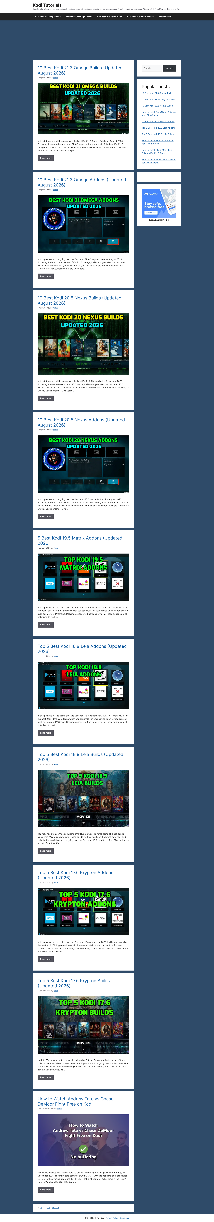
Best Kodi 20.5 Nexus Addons (140, 16)
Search (169, 68)
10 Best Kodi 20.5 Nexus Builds (157, 106)
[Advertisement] (107, 39)
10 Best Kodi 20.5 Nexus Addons (158, 121)
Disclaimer (124, 1218)
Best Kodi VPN (165, 16)
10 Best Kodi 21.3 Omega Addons (158, 99)
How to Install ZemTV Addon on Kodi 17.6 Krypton (158, 142)
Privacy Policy (112, 1218)
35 (48, 1207)
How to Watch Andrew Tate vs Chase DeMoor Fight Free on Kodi (75, 1101)
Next (55, 1207)
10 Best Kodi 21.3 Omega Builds (157, 93)
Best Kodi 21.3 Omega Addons (79, 16)
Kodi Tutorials (47, 5)
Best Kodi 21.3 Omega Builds (48, 16)
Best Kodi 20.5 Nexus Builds (109, 16)
